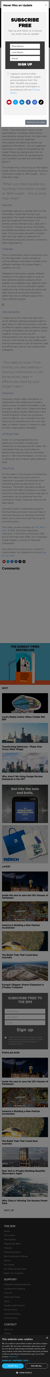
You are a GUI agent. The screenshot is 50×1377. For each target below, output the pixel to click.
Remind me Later (36, 122)
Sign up (25, 64)
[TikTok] (41, 102)
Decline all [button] (36, 1366)
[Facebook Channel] (28, 102)
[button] (25, 1360)
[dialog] (25, 1356)
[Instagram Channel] (34, 102)
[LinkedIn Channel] (22, 102)
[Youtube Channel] (9, 102)
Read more (13, 1356)
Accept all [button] (13, 1366)
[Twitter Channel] (15, 102)
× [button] (47, 1338)
